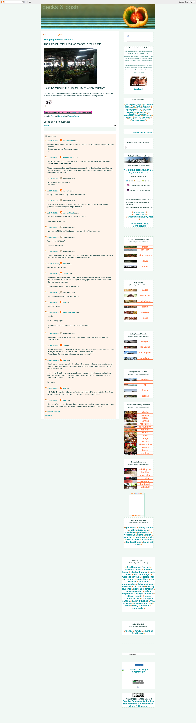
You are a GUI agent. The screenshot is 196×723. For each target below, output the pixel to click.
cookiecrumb (68, 141)
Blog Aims (146, 106)
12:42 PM (46, 125)
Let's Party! (138, 89)
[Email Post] (114, 125)
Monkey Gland (68, 213)
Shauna (65, 274)
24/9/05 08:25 (54, 227)
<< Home (48, 415)
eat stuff (66, 191)
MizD (65, 302)
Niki (64, 346)
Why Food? (137, 106)
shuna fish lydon (69, 312)
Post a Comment (53, 412)
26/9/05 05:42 (54, 346)
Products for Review (143, 107)
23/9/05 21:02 (54, 179)
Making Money (131, 109)
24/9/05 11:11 (54, 274)
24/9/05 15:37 (54, 302)
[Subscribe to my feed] (138, 688)
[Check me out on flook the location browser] (138, 41)
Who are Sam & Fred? (133, 104)
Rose (65, 264)
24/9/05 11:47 (54, 293)
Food (53, 116)
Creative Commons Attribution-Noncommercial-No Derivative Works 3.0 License (138, 703)
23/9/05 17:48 (54, 157)
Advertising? (129, 107)
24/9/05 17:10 (54, 312)
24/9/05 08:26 (54, 237)
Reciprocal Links (144, 109)
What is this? (136, 516)
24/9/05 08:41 (54, 252)
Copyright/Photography (132, 115)
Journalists (142, 114)
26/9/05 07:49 (54, 360)
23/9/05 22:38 (54, 191)
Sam (64, 360)
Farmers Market (73, 116)
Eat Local (61, 116)
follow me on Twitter (143, 133)
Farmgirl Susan (68, 157)
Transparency (140, 112)
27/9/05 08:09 (54, 400)
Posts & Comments (133, 111)
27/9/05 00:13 (54, 388)
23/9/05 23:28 (54, 201)
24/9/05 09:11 (54, 264)
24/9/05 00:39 (54, 213)
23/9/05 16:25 (54, 141)
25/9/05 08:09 (54, 334)
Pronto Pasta (76, 112)
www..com (136, 494)
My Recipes (147, 115)
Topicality (128, 117)
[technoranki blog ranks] (138, 676)
